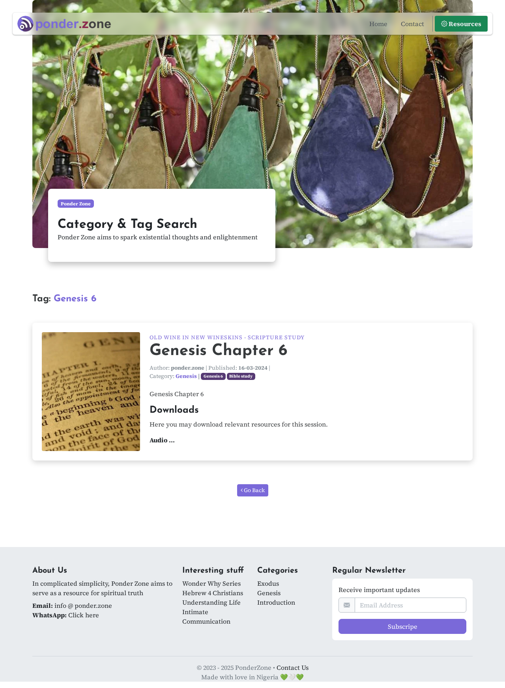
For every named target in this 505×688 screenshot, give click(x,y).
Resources (464, 23)
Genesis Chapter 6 (218, 351)
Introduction (276, 602)
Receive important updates (379, 589)
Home (378, 23)
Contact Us (293, 667)
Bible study (240, 376)
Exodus (268, 583)
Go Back (254, 490)
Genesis (186, 376)
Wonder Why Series (211, 583)
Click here (83, 615)
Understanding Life (211, 602)
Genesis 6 (213, 376)
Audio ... (162, 440)
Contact (412, 23)
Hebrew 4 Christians (212, 592)
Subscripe (402, 626)
